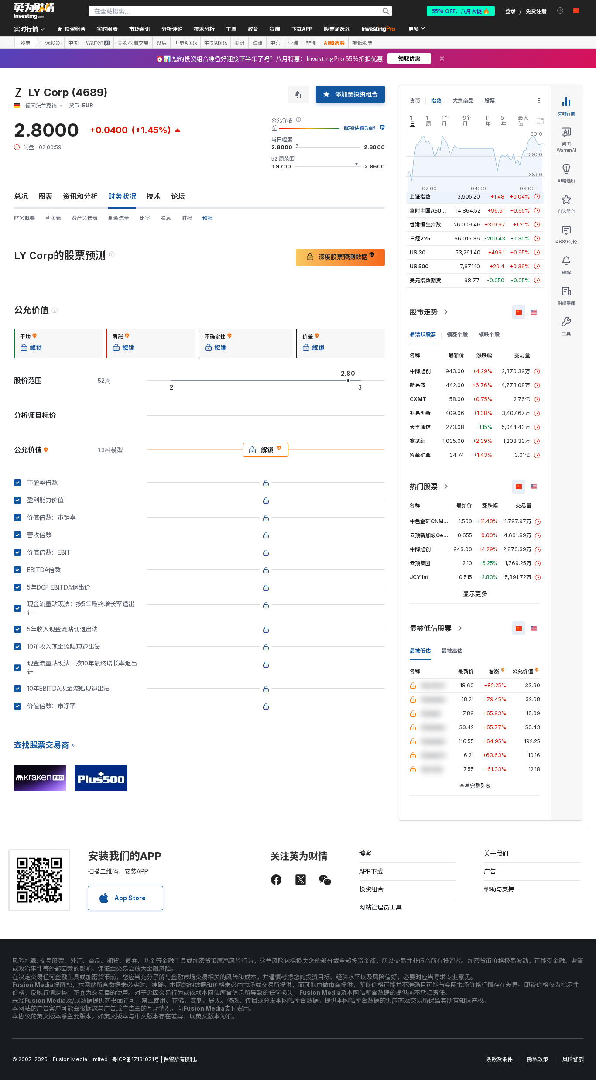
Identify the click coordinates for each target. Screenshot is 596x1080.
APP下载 (371, 871)
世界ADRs (185, 42)
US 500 (419, 266)
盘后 (161, 42)
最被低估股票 (431, 628)
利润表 (53, 218)
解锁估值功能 (359, 128)
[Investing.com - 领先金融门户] (34, 11)
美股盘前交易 (133, 42)
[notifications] (560, 11)
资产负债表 (85, 218)
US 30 (417, 252)
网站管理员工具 (380, 907)
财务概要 (24, 218)
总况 (21, 196)
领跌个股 (489, 334)
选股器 (53, 42)
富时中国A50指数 (431, 210)
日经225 (420, 238)
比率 (145, 218)
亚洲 (293, 42)
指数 (436, 100)
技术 (154, 196)
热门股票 (424, 486)
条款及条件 (499, 1059)
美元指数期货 (425, 280)
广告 (490, 871)
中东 (275, 42)
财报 (187, 218)
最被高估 (452, 651)
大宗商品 (462, 100)
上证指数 (420, 196)
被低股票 (362, 42)
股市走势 (424, 312)
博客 (365, 853)
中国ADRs (215, 42)
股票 (25, 42)
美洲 (239, 42)
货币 (415, 100)
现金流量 (118, 218)
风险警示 (572, 1059)
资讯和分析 (80, 196)
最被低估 (420, 651)
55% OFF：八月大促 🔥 (461, 10)
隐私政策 (537, 1059)
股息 (166, 218)
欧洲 (257, 42)
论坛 (178, 196)
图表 (45, 196)
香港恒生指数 (425, 224)
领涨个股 (457, 334)
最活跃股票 (423, 334)
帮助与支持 (499, 889)
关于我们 (496, 853)
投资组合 (371, 889)
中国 (73, 42)
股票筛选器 (337, 28)
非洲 (311, 42)
